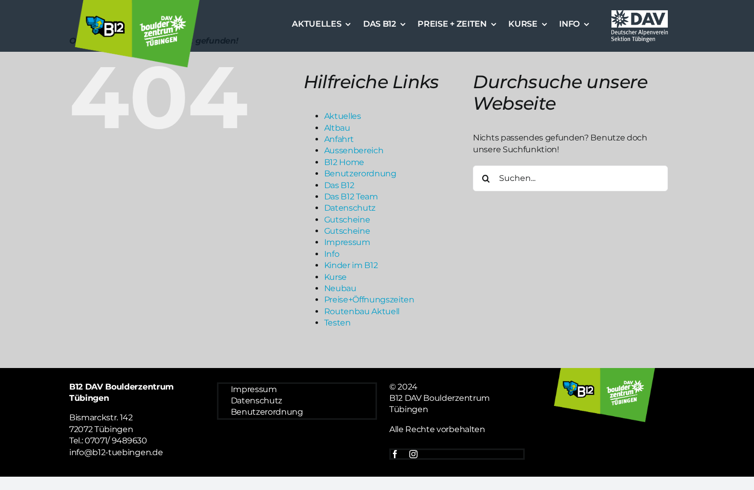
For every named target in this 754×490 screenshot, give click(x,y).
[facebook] (395, 454)
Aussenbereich (354, 150)
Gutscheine (347, 219)
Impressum (347, 242)
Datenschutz (349, 208)
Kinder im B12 (351, 265)
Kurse (335, 277)
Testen (337, 323)
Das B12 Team (351, 196)
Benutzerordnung (360, 173)
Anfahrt (339, 139)
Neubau (340, 288)
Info (332, 254)
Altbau (337, 128)
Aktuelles (342, 116)
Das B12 (339, 185)
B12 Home (344, 162)
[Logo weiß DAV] (639, 11)
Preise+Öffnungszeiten (369, 299)
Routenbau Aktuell (362, 311)
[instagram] (413, 454)
